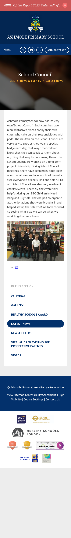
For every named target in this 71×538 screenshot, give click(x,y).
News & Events (30, 81)
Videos (16, 355)
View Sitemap (15, 395)
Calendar (18, 296)
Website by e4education (49, 387)
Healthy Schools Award (29, 314)
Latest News (54, 81)
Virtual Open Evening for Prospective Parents (30, 344)
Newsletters (21, 333)
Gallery (17, 305)
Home (11, 81)
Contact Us (53, 399)
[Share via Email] (16, 267)
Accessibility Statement (41, 395)
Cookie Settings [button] (33, 399)
